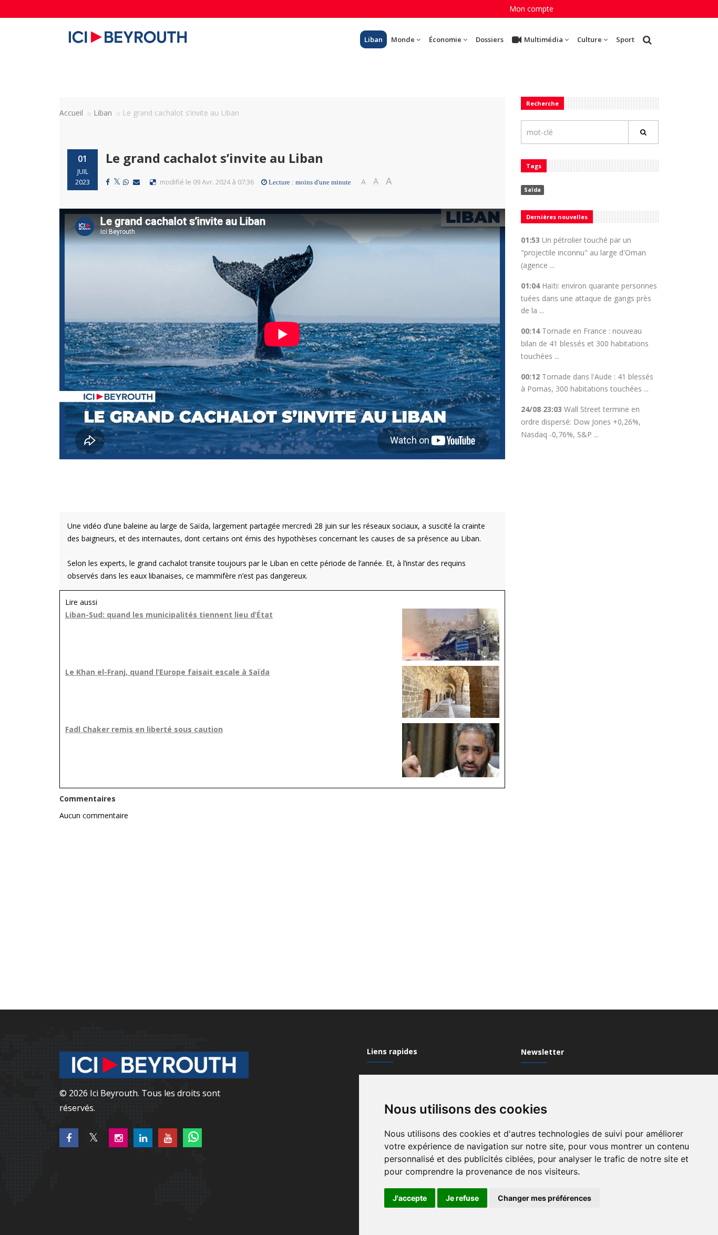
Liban (373, 39)
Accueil (71, 113)
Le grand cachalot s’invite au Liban (214, 158)
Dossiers (490, 39)
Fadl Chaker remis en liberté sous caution (144, 729)
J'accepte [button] (410, 1197)
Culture (589, 39)
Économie (445, 39)
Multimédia (543, 39)
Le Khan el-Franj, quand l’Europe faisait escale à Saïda (167, 672)
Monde (403, 39)
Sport (625, 39)
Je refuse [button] (462, 1197)
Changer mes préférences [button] (544, 1197)
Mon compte (531, 9)
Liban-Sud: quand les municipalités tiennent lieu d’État (169, 615)
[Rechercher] (643, 132)
